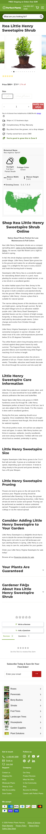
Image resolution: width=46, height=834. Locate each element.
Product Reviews (29, 776)
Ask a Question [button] (24, 630)
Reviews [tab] (6, 636)
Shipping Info (7, 776)
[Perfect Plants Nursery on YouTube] (33, 756)
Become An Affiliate (30, 790)
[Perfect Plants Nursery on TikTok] (29, 761)
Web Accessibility (8, 790)
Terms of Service (33, 823)
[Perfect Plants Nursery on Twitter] (38, 756)
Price (4, 84)
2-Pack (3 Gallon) (23, 96)
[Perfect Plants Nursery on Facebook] (29, 756)
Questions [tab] (22, 636)
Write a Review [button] (24, 624)
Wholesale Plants (8, 783)
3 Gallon (7, 96)
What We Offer (28, 780)
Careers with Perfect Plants (33, 793)
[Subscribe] (36, 674)
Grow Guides (7, 793)
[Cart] (37, 7)
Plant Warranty (7, 826)
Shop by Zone (7, 786)
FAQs (4, 780)
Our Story (26, 773)
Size (4, 91)
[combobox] (23, 16)
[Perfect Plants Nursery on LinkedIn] (33, 761)
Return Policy (34, 826)
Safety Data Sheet (9, 829)
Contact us (6, 773)
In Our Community (30, 783)
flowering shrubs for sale (24, 557)
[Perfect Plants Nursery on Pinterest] (24, 761)
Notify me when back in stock (38, 106)
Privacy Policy (21, 826)
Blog (24, 786)
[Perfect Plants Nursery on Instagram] (24, 756)
